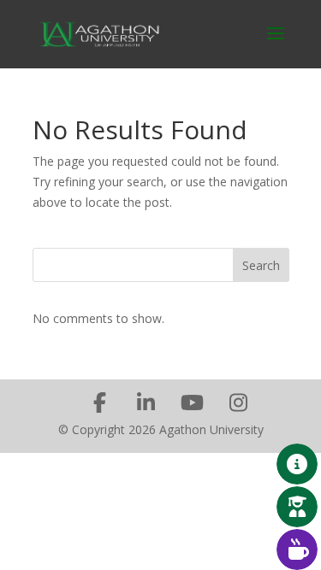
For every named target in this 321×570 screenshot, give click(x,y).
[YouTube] (192, 402)
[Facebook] (100, 402)
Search (261, 265)
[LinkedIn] (146, 402)
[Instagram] (239, 402)
